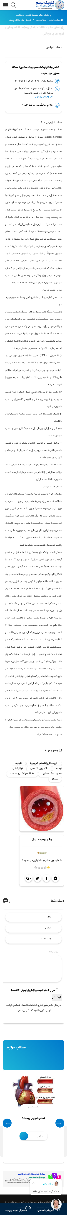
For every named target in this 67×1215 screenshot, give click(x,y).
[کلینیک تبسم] (49, 5)
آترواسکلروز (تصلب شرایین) (44, 763)
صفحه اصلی (54, 20)
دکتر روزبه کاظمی (39, 769)
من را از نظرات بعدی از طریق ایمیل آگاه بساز (33, 990)
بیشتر (40, 1137)
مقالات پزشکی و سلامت (22, 774)
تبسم (55, 779)
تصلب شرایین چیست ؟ (33, 1118)
